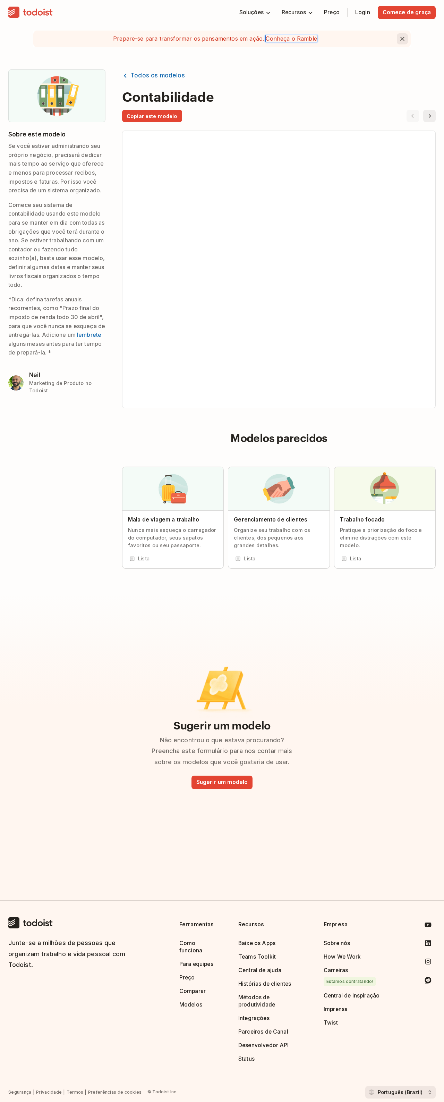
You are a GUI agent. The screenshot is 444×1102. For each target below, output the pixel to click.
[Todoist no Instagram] (428, 963)
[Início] (30, 12)
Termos (75, 1092)
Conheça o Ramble (291, 38)
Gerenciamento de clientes (270, 519)
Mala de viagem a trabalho (163, 519)
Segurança (20, 1092)
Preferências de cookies (115, 1092)
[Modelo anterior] (413, 116)
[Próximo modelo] (429, 116)
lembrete (89, 334)
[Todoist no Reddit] (428, 981)
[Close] (402, 38)
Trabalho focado (362, 519)
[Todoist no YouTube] (428, 926)
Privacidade (49, 1092)
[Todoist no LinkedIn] (428, 944)
